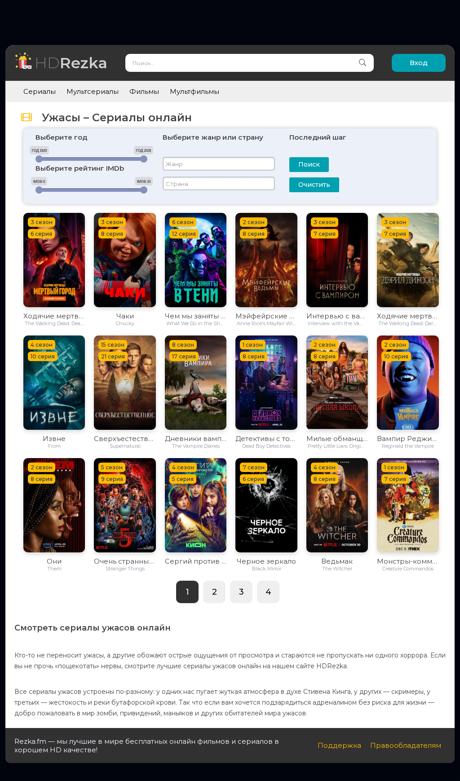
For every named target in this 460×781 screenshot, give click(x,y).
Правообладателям (405, 745)
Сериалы (39, 91)
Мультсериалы (92, 91)
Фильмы (144, 91)
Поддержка (339, 745)
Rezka (71, 62)
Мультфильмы (194, 91)
